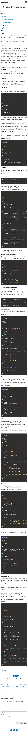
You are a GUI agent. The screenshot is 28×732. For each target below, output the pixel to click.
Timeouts (6, 25)
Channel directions (7, 22)
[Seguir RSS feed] (10, 729)
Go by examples (4, 673)
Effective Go (3, 670)
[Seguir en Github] (14, 729)
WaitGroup (4, 27)
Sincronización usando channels (10, 18)
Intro (3, 13)
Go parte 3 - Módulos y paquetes (6, 686)
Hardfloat (4, 2)
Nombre (3, 710)
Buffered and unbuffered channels (10, 19)
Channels (4, 16)
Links (3, 30)
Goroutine (4, 15)
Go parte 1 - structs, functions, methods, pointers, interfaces (20, 686)
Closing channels (6, 21)
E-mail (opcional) (5, 714)
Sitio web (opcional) (5, 719)
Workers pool (5, 28)
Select (4, 24)
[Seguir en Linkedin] (17, 729)
